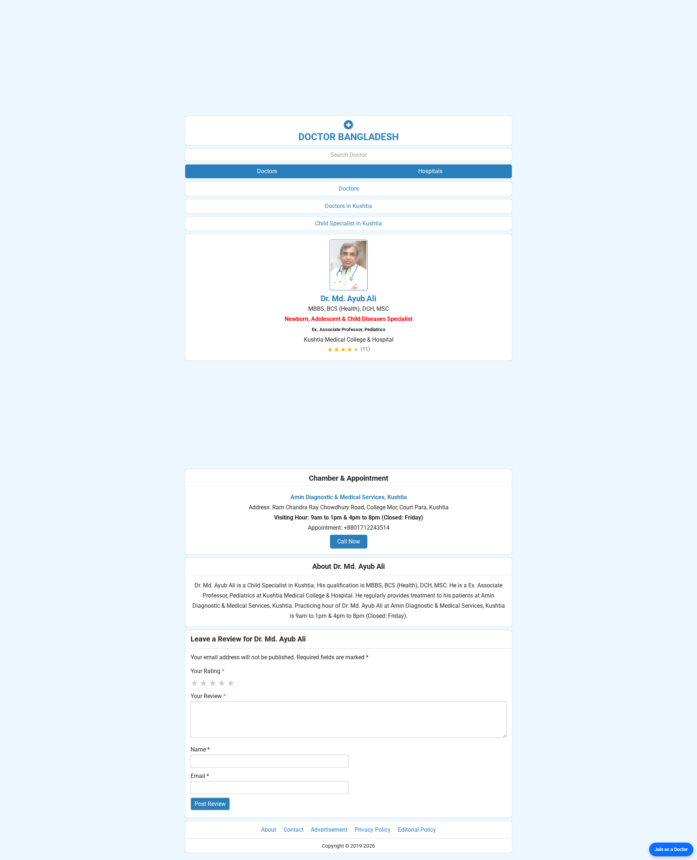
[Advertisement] (348, 58)
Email (200, 776)
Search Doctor (348, 154)
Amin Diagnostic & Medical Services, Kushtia (348, 497)
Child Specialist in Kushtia (348, 223)
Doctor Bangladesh (348, 137)
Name (200, 749)
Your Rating (207, 671)
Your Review (208, 696)
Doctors (349, 188)
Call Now (348, 541)
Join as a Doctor (671, 849)
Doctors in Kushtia (348, 206)
